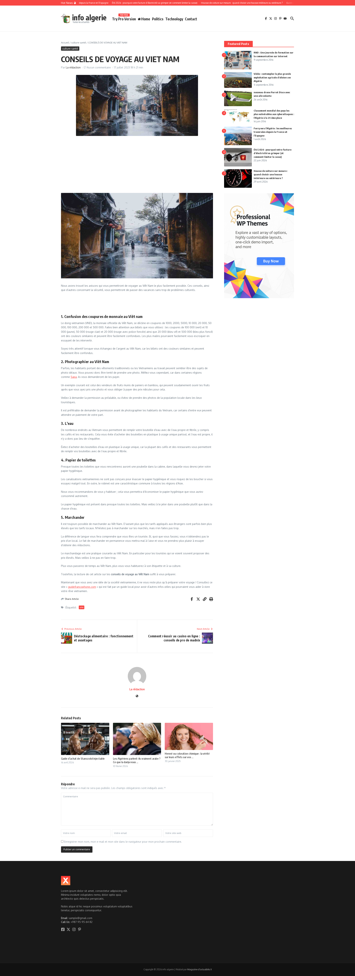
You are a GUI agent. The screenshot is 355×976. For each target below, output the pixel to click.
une (81, 607)
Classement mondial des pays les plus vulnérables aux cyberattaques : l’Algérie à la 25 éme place (274, 114)
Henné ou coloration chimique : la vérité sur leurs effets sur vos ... (187, 755)
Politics (157, 19)
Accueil (65, 42)
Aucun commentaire (99, 67)
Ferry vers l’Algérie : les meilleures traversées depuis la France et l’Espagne (273, 132)
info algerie (89, 17)
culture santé (78, 42)
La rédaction (73, 67)
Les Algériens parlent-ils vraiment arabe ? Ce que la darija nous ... (136, 760)
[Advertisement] (137, 165)
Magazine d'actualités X (199, 969)
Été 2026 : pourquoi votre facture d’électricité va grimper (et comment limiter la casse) (272, 153)
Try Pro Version (124, 18)
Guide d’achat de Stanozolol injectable (83, 758)
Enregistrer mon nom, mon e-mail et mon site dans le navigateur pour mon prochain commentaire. (123, 841)
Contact (191, 19)
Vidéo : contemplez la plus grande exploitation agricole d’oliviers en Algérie (272, 77)
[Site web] (137, 696)
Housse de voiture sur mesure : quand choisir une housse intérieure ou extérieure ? (271, 174)
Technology (174, 19)
